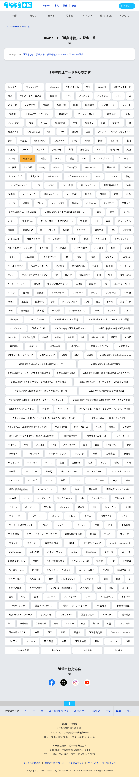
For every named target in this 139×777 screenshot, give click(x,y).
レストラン (110, 507)
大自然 (128, 337)
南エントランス (88, 185)
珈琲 (112, 587)
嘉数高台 (111, 113)
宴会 (62, 462)
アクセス (124, 15)
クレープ (32, 480)
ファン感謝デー (55, 239)
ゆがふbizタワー (123, 239)
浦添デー (93, 283)
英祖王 (114, 337)
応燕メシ (126, 203)
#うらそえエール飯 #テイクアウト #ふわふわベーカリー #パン (44, 417)
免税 (129, 149)
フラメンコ (84, 96)
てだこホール (66, 614)
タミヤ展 (28, 167)
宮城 (36, 596)
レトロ (11, 203)
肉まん (74, 552)
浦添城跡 (126, 614)
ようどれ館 (46, 614)
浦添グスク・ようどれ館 (75, 605)
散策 (128, 641)
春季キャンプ (33, 239)
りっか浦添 (61, 248)
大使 (31, 122)
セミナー (125, 516)
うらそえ (13, 453)
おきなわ (60, 265)
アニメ (98, 426)
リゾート (126, 105)
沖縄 (74, 140)
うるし (12, 257)
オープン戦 (72, 194)
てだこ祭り (108, 614)
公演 (96, 221)
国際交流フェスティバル (118, 489)
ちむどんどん (15, 328)
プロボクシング (68, 578)
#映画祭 (14, 319)
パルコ (127, 310)
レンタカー (13, 87)
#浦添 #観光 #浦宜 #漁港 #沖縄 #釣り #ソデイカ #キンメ (101, 400)
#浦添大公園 (29, 337)
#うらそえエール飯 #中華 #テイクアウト (28, 426)
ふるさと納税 (80, 248)
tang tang (91, 552)
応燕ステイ (59, 140)
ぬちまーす (30, 507)
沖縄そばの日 (38, 328)
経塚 (108, 221)
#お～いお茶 (97, 337)
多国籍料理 (84, 274)
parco (87, 140)
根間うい (75, 346)
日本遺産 (126, 426)
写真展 (46, 105)
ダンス (11, 274)
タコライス (32, 462)
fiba (79, 257)
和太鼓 (96, 623)
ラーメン (81, 525)
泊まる (69, 15)
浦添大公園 (80, 641)
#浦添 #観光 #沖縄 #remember (115, 355)
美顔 (63, 480)
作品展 (75, 203)
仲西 (23, 596)
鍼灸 (77, 489)
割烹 (116, 462)
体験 (63, 632)
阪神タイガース (51, 194)
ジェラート (62, 525)
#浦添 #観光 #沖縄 (66, 373)
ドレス (26, 498)
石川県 (103, 194)
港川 (129, 140)
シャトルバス (57, 203)
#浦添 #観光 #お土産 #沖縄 (22, 212)
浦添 (51, 578)
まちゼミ (109, 257)
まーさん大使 (22, 650)
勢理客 (93, 534)
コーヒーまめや (86, 569)
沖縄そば (24, 623)
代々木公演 (72, 167)
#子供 (96, 310)
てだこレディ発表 (80, 561)
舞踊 (10, 140)
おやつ (45, 409)
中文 (56, 5)
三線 (10, 310)
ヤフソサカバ (15, 176)
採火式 (99, 561)
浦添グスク (125, 301)
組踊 (75, 105)
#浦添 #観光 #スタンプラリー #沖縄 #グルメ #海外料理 (38, 382)
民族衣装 (93, 489)
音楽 (115, 480)
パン (112, 561)
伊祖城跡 (101, 605)
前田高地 (34, 552)
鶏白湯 (81, 507)
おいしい (119, 650)
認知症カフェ (123, 569)
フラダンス (102, 96)
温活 (64, 489)
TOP (6, 26)
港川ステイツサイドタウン (35, 274)
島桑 (37, 632)
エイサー (69, 623)
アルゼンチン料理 (92, 543)
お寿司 (49, 471)
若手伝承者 (13, 239)
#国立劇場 (55, 346)
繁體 (65, 5)
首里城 (11, 149)
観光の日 (114, 149)
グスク (11, 292)
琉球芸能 (61, 105)
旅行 (128, 176)
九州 (86, 301)
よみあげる (80, 711)
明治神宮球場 (78, 265)
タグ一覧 (15, 26)
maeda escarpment (120, 543)
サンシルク (101, 239)
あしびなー (53, 176)
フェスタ (40, 149)
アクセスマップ (75, 763)
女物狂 (36, 561)
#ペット (12, 337)
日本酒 (71, 543)
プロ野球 (13, 641)
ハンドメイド (33, 453)
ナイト (127, 212)
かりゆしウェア (69, 301)
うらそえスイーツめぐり (59, 569)
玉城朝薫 (29, 257)
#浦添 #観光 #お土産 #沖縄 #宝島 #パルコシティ (107, 373)
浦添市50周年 (70, 435)
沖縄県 (11, 194)
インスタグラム (101, 158)
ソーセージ (125, 265)
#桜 (82, 337)
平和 (75, 122)
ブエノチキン (124, 158)
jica (99, 274)
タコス (48, 462)
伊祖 (113, 230)
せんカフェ (14, 480)
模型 (72, 158)
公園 (88, 131)
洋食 (95, 507)
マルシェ (114, 140)
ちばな (103, 462)
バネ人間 (56, 310)
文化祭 (83, 221)
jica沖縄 (12, 498)
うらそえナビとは (31, 763)
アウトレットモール (77, 176)
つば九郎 (40, 444)
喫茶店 (75, 131)
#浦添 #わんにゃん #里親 (21, 409)
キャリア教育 (35, 587)
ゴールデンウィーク (18, 185)
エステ (77, 480)
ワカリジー (81, 230)
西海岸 (40, 292)
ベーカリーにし (16, 569)
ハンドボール (70, 596)
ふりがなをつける (59, 711)
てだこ (43, 122)
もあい (71, 516)
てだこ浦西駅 (33, 131)
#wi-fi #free (61, 426)
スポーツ (51, 596)
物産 (98, 301)
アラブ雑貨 (13, 534)
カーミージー (57, 292)
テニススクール (94, 471)
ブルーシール (123, 435)
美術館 (79, 283)
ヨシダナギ (29, 105)
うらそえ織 (41, 623)
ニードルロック (47, 230)
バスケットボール (39, 265)
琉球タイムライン (99, 346)
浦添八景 (102, 87)
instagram (53, 87)
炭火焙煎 (84, 587)
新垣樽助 (14, 346)
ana (103, 122)
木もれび (125, 525)
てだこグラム (72, 87)
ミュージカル (124, 221)
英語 (99, 212)
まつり (94, 292)
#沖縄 (45, 337)
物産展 (12, 113)
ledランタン (40, 140)
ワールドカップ (15, 265)
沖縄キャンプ (112, 444)
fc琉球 (56, 167)
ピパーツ (12, 507)
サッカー (116, 122)
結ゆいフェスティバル (58, 283)
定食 (90, 462)
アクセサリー (15, 516)
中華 (62, 131)
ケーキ (89, 596)
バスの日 (98, 248)
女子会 (88, 516)
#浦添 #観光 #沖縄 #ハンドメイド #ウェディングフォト (36, 400)
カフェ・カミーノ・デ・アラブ (42, 534)
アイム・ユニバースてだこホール (56, 221)
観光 (100, 140)
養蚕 (73, 239)
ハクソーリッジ (54, 552)
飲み (128, 194)
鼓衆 (83, 623)
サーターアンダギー (17, 283)
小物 (82, 498)
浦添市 (26, 292)
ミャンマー (89, 578)
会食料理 (76, 462)
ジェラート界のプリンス (21, 525)
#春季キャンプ (47, 355)
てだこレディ (124, 623)
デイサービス (14, 578)
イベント (88, 15)
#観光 (58, 337)
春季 (129, 444)
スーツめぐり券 (17, 605)
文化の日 (56, 149)
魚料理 (127, 453)
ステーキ (126, 552)
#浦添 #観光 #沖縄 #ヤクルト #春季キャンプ (41, 364)
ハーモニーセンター (87, 113)
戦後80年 (63, 113)
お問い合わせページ (54, 763)
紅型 (109, 623)
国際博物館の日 (111, 185)
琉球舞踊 (25, 310)
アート (25, 149)
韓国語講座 (60, 122)
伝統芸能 (126, 230)
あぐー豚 (109, 552)
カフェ (106, 569)
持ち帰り (13, 471)
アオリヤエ (108, 203)
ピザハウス (125, 274)
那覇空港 (84, 149)
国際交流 (99, 230)
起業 (118, 578)
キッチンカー (64, 409)
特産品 (23, 140)
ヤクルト (87, 650)
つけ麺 (127, 507)
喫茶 (110, 274)
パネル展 (12, 105)
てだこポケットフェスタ (20, 248)
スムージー (125, 534)
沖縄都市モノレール (97, 435)
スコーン (31, 543)
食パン (68, 274)
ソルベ (45, 525)
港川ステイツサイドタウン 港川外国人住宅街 (31, 435)
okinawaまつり (92, 167)
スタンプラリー (36, 319)
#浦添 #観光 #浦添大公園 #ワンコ (72, 328)
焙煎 (99, 587)
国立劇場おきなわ (17, 632)
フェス (118, 96)
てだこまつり (106, 596)
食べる (51, 15)
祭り (10, 623)
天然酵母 (126, 561)
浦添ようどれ (87, 614)
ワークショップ (64, 498)
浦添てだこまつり (44, 605)
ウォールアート (98, 498)
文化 (88, 87)
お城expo (91, 203)
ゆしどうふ (13, 462)
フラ (38, 185)
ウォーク (12, 444)
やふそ (95, 265)
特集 (14, 15)
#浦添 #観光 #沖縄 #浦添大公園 (114, 328)
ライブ (68, 96)
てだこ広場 (67, 185)
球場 (26, 444)
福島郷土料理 (51, 543)
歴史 (97, 444)
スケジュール (69, 444)
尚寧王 (113, 248)
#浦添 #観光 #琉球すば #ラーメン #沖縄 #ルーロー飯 (41, 391)
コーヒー (126, 587)
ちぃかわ (112, 310)
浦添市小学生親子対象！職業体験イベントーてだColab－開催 (53, 54)
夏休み (77, 632)
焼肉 (98, 176)
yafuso (126, 257)
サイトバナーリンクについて (102, 763)
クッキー (108, 534)
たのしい (112, 641)
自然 (127, 113)
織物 (85, 239)
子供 (53, 301)
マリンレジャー (33, 87)
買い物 (11, 158)
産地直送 (110, 453)
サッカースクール (69, 471)
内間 (70, 149)
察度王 (112, 426)
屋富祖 (109, 265)
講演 (105, 578)
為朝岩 (66, 230)
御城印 (11, 230)
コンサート (77, 292)
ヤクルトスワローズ (120, 632)
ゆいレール (110, 292)
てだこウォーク (96, 480)
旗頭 (56, 623)
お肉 (129, 462)
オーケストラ (29, 194)
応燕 (116, 194)
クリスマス (64, 507)
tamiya (42, 167)
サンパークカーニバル (30, 96)
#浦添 (90, 355)
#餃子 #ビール (81, 426)
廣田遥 (40, 310)
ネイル (55, 516)
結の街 (37, 283)
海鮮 (95, 453)
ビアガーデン (108, 105)
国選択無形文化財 (73, 534)
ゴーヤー (126, 167)
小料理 (127, 292)
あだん (11, 301)
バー (128, 480)
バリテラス (106, 516)
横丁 (112, 212)
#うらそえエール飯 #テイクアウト (109, 417)
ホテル (11, 221)
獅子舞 (35, 569)
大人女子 (79, 453)
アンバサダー (14, 122)
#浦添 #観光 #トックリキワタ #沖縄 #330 (29, 373)
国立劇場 (89, 105)
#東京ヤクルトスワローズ (20, 355)
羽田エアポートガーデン (37, 113)
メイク (48, 480)
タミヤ (58, 158)
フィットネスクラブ (120, 471)
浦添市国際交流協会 (18, 489)
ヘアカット (37, 516)
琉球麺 (47, 507)
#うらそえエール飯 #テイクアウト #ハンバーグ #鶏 (104, 409)
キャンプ (56, 650)
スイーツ (30, 641)
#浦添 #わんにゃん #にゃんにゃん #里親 (109, 319)
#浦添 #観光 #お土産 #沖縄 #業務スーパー (66, 212)
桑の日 (127, 248)
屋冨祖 (24, 301)
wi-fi (49, 131)
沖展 (128, 185)
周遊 (10, 96)
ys (106, 283)
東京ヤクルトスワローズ (20, 614)
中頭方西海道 (122, 605)
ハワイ (51, 185)
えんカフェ (35, 578)
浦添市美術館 (95, 632)
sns (84, 158)
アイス (100, 149)
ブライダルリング (122, 498)
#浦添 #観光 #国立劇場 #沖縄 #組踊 (106, 391)
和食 (110, 525)
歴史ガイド (13, 131)
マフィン (13, 543)
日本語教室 (27, 230)
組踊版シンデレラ (16, 561)
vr (130, 96)
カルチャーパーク (122, 283)
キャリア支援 (14, 587)
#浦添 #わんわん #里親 (66, 319)
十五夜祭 (43, 248)
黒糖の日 (111, 167)
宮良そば (34, 176)
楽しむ (33, 15)
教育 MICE (106, 15)
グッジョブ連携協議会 (61, 587)
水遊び (43, 158)
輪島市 (88, 194)
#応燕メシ (124, 346)
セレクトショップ (57, 453)
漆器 (93, 257)
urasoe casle (15, 552)
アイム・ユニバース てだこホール (114, 131)
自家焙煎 (53, 96)
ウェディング (43, 498)
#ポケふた (34, 346)
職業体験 (26, 26)
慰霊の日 (89, 122)
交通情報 (39, 301)
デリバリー (31, 471)
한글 (74, 5)
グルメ (40, 203)
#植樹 (71, 337)
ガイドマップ (49, 257)
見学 (50, 632)
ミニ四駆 (12, 167)
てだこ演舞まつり (55, 561)
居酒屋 (26, 203)
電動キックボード (122, 87)
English (46, 5)
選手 (85, 444)
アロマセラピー (45, 489)
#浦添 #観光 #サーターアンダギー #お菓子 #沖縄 (104, 382)
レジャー (126, 596)
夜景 (97, 525)
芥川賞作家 (27, 221)
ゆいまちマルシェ (77, 310)
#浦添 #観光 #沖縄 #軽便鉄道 (105, 364)
